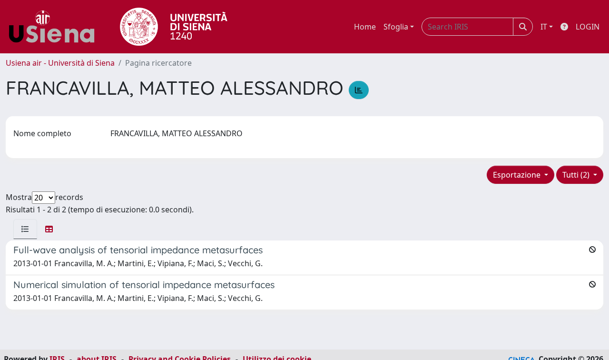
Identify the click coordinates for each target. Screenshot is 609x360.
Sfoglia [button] (395, 26)
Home (365, 26)
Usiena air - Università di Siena (60, 63)
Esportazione (517, 175)
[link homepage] (55, 27)
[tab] (25, 229)
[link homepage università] (173, 27)
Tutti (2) (576, 175)
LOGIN (587, 26)
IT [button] (543, 26)
